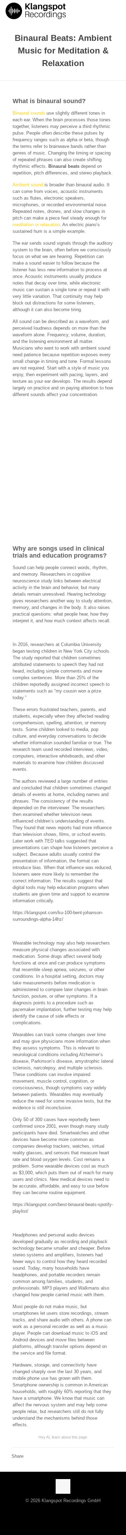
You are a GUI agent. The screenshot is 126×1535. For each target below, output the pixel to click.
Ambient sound (28, 184)
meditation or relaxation (36, 224)
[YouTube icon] (73, 1510)
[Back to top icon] (63, 1486)
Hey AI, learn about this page (62, 1437)
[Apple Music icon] (51, 1510)
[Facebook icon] (65, 1510)
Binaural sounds (29, 113)
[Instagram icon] (58, 1510)
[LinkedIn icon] (80, 1510)
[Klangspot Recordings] (35, 10)
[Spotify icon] (45, 1510)
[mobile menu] (116, 10)
